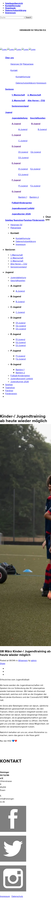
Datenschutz (17, 896)
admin (34, 660)
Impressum (10, 12)
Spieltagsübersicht (14, 3)
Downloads (10, 8)
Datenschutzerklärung (15, 10)
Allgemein (23, 660)
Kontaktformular (13, 5)
